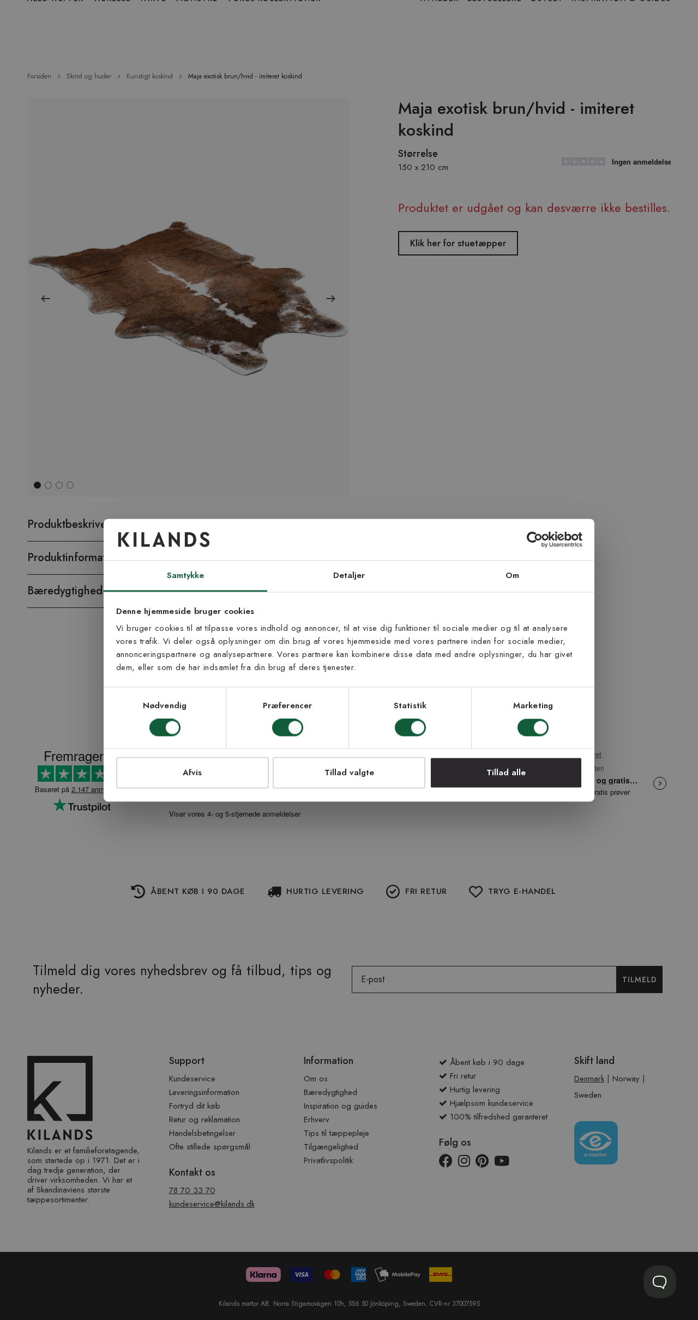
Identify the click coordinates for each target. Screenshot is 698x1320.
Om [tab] (512, 576)
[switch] (287, 728)
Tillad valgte (349, 773)
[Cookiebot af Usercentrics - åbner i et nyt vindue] (534, 539)
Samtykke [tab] (185, 576)
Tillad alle (506, 773)
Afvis (192, 773)
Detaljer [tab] (349, 576)
